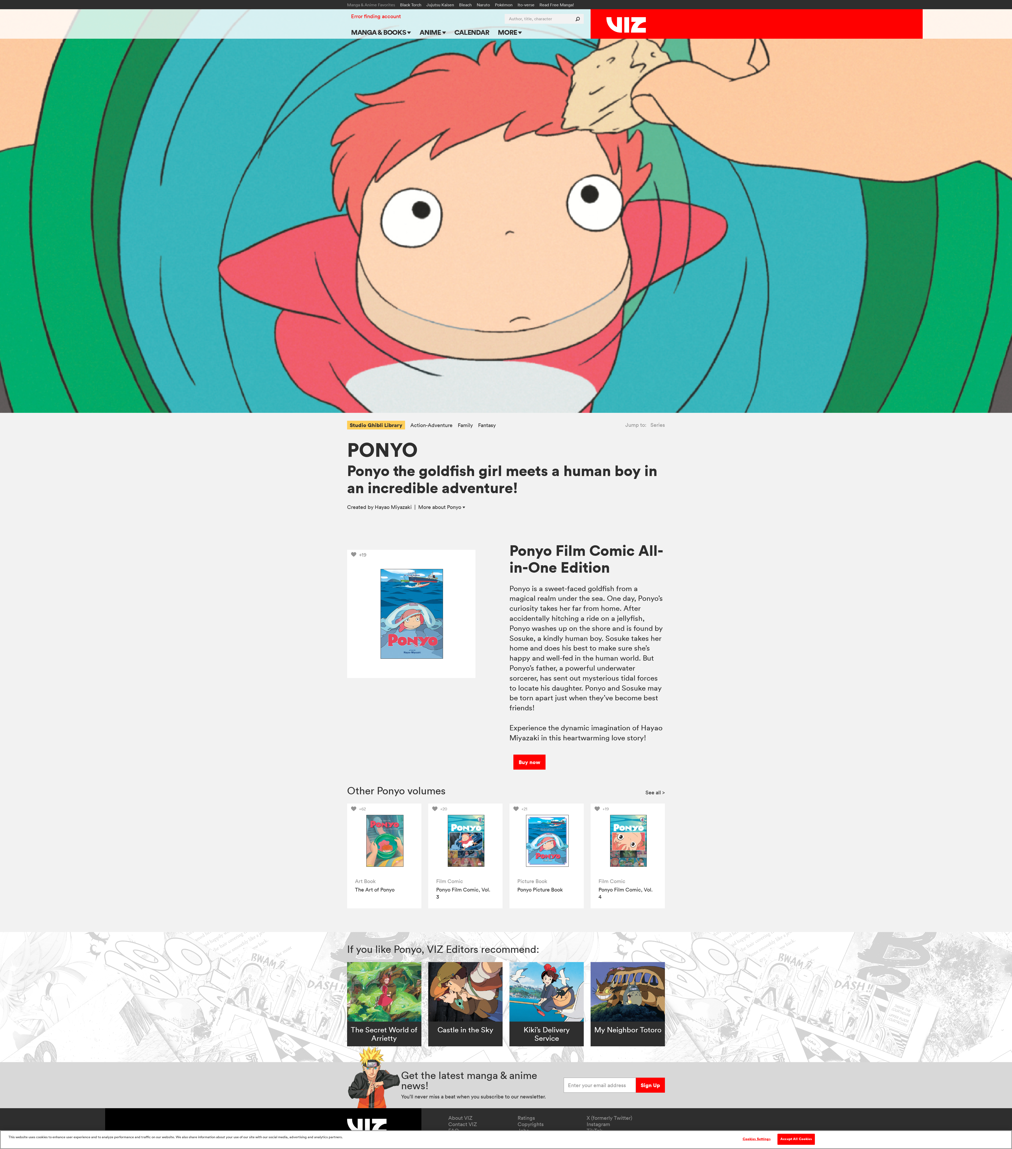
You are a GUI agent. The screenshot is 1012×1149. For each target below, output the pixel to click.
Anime (431, 32)
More (508, 32)
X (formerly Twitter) (609, 1118)
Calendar (471, 32)
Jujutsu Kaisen (440, 4)
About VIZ (460, 1118)
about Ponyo (440, 507)
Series (657, 425)
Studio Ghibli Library (376, 425)
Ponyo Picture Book (540, 889)
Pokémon (504, 4)
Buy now (529, 762)
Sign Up (650, 1085)
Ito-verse (526, 4)
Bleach (465, 4)
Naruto (483, 4)
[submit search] (579, 19)
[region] (506, 1139)
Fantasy (487, 425)
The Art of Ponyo (375, 889)
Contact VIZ (462, 1124)
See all (655, 792)
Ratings (526, 1118)
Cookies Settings (757, 1139)
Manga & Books (379, 32)
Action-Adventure (431, 425)
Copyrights (531, 1124)
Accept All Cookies (796, 1139)
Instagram (598, 1124)
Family (465, 425)
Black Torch (410, 4)
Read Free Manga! (556, 4)
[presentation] (384, 841)
